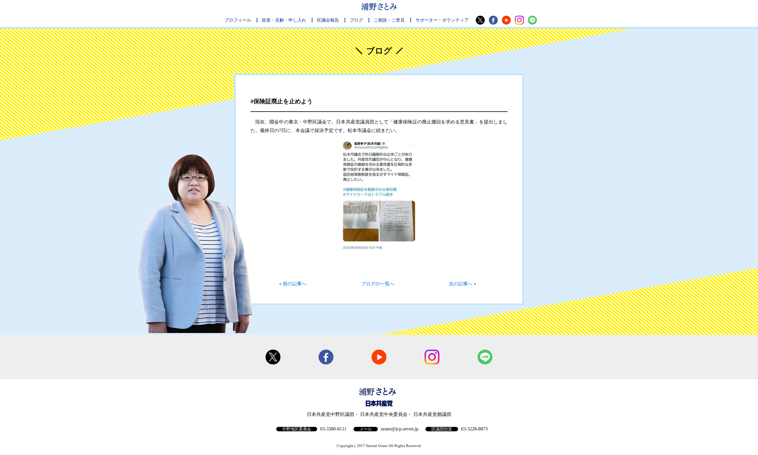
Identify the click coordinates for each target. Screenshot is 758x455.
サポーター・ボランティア (442, 20)
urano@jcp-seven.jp (399, 428)
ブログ (356, 20)
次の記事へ (461, 283)
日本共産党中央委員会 (383, 414)
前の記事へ (294, 283)
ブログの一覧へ (377, 283)
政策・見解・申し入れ (284, 20)
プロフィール (237, 20)
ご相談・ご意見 (389, 20)
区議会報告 (328, 20)
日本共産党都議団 (432, 414)
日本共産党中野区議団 (330, 414)
